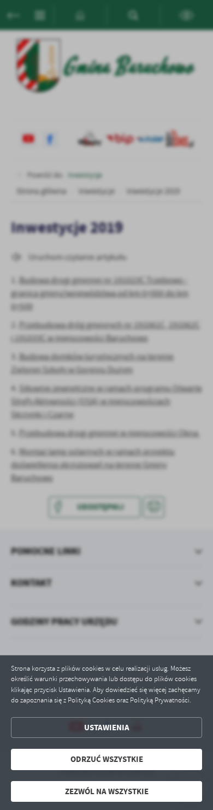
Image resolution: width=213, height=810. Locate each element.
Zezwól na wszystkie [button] (107, 791)
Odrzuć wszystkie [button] (106, 759)
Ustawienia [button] (106, 727)
